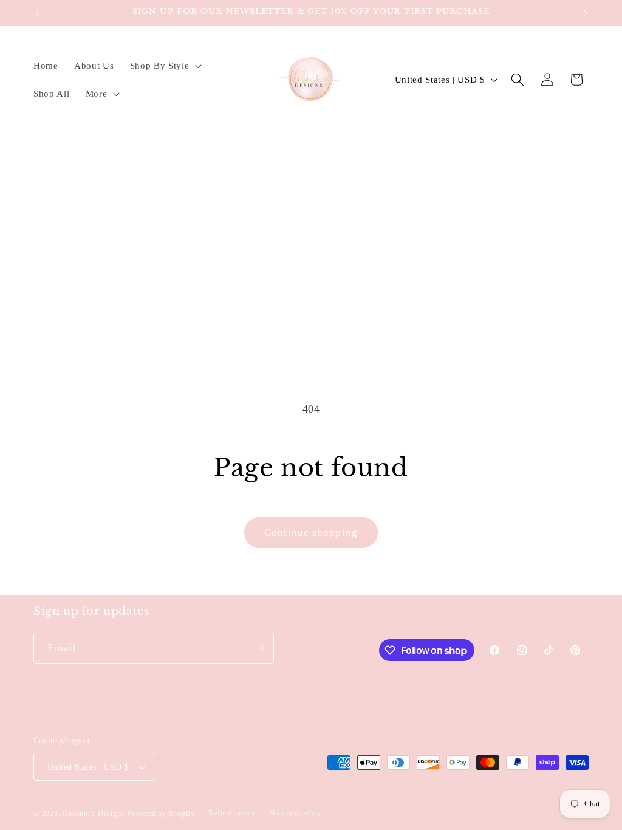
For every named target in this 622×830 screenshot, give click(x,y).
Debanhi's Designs (94, 813)
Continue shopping (311, 532)
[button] (164, 66)
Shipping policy (295, 813)
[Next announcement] (585, 13)
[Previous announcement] (37, 13)
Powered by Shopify (161, 813)
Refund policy (231, 813)
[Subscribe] (258, 648)
